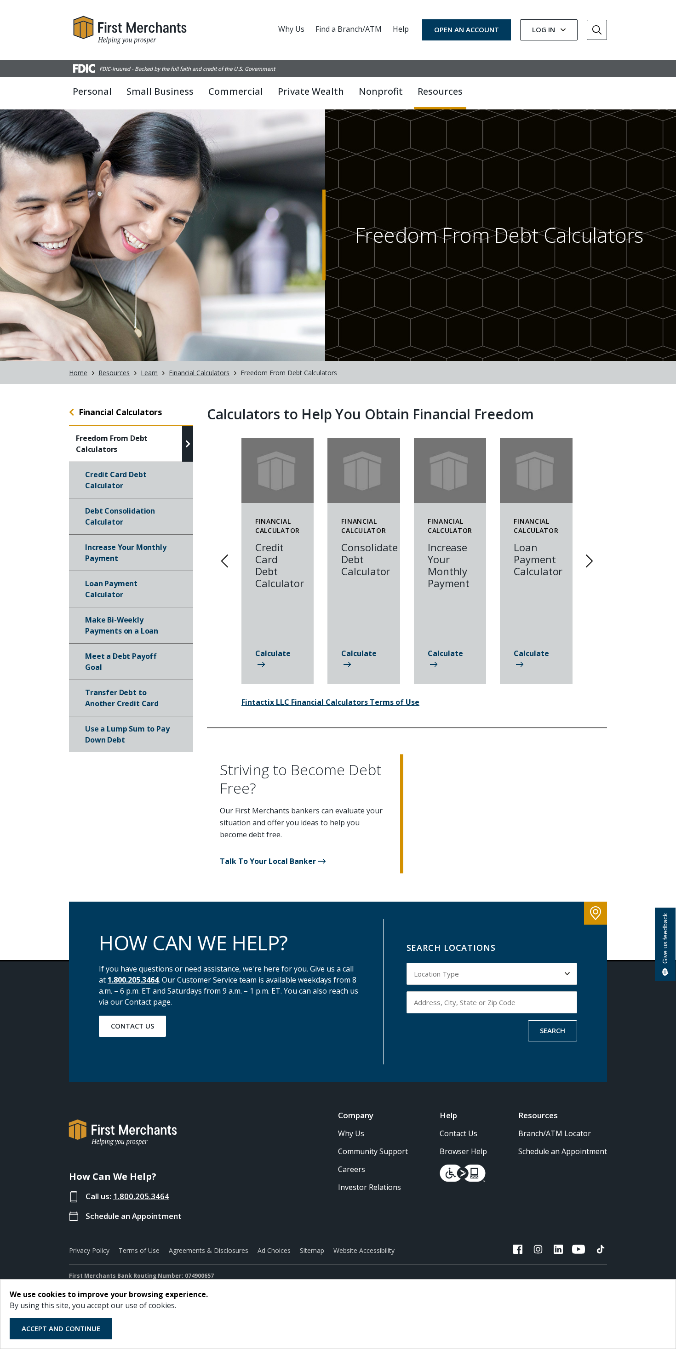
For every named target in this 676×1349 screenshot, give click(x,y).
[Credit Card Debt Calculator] (277, 664)
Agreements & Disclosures (208, 1250)
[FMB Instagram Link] (538, 1251)
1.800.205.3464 (133, 980)
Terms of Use (139, 1250)
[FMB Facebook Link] (517, 1251)
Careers (351, 1169)
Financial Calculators (199, 372)
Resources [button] (440, 91)
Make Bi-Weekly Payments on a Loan (121, 625)
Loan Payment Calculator (111, 589)
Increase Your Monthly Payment (125, 552)
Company (355, 1115)
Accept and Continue (61, 1328)
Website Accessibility (364, 1250)
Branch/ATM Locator (554, 1133)
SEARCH (552, 1030)
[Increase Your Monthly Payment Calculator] (450, 664)
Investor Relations (369, 1187)
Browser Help (463, 1151)
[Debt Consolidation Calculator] (363, 664)
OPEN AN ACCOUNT (466, 29)
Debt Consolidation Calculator (120, 516)
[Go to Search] (597, 30)
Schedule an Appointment (134, 1216)
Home (78, 372)
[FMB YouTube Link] (578, 1251)
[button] (273, 861)
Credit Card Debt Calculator (115, 480)
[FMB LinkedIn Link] (558, 1251)
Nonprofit (381, 91)
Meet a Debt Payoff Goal (121, 661)
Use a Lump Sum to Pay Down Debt (127, 734)
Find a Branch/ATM (348, 29)
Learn (149, 372)
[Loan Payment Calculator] (536, 664)
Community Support (373, 1151)
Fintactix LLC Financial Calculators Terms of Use (330, 702)
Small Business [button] (160, 91)
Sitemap (312, 1250)
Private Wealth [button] (311, 91)
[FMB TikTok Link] (600, 1251)
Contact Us (132, 1025)
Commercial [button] (235, 91)
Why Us (291, 29)
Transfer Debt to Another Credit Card (122, 698)
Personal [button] (92, 91)
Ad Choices (274, 1250)
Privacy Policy (89, 1250)
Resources (114, 372)
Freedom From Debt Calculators (112, 443)
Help (401, 29)
